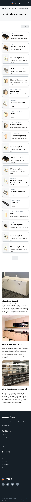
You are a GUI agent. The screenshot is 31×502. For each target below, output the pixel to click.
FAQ (2, 467)
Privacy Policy (25, 499)
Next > (26, 258)
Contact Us (4, 461)
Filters (26, 26)
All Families (4, 434)
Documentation (5, 464)
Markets (4, 440)
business (11, 8)
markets (4, 8)
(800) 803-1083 (6, 425)
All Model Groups (6, 437)
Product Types (5, 443)
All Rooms (4, 446)
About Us (4, 455)
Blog (3, 458)
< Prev (7, 258)
